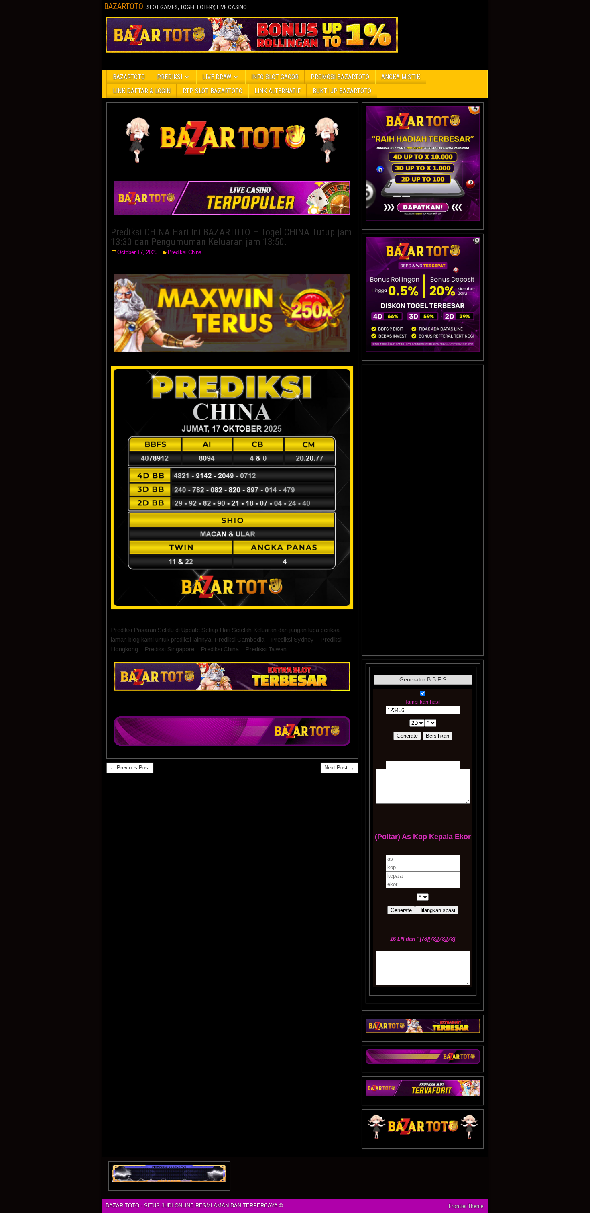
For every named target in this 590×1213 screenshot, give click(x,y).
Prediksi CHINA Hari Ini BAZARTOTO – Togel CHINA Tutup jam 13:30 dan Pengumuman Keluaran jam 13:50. (231, 237)
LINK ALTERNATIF (277, 91)
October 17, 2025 (137, 252)
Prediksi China (184, 252)
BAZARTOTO (123, 6)
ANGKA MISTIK (400, 77)
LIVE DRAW (216, 77)
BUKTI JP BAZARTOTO (342, 91)
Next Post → (339, 768)
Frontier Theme (466, 1206)
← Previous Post (130, 768)
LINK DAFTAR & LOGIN (142, 91)
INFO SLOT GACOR (275, 77)
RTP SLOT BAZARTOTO (212, 91)
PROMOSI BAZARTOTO (340, 77)
